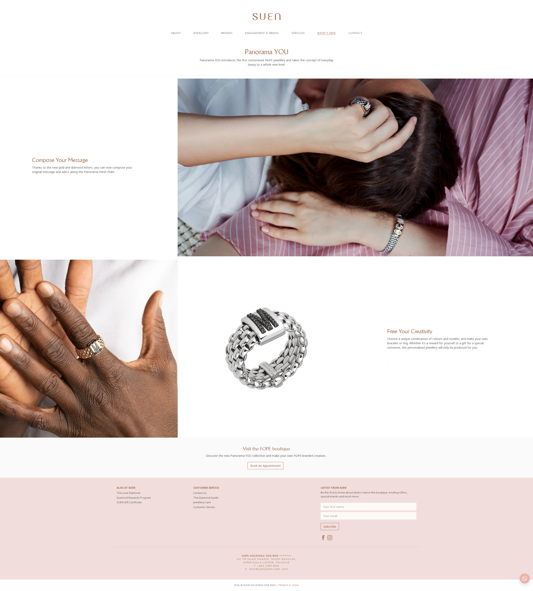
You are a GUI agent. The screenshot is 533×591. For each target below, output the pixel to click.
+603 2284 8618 (268, 566)
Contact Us (200, 493)
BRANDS (227, 33)
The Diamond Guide (205, 498)
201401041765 (285, 556)
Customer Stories (204, 507)
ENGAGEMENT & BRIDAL (262, 33)
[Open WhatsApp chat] (525, 578)
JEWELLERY (201, 33)
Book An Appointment (265, 466)
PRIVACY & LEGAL (289, 585)
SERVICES (298, 33)
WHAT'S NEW (326, 33)
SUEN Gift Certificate (129, 502)
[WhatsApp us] (519, 6)
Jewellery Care (202, 502)
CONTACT (355, 33)
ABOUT (176, 33)
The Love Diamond (128, 493)
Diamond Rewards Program (134, 498)
